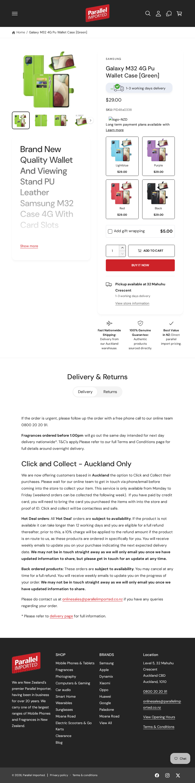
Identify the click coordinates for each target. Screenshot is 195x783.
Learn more (115, 130)
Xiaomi (104, 683)
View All (105, 723)
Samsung (113, 59)
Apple (104, 670)
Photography (66, 676)
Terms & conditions (85, 775)
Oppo (103, 690)
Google (105, 703)
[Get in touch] (169, 13)
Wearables (64, 703)
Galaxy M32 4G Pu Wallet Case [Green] (58, 32)
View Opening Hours (159, 717)
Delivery (85, 391)
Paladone (106, 709)
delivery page (61, 616)
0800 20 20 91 (155, 691)
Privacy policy (59, 775)
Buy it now (140, 265)
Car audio (63, 690)
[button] (15, 13)
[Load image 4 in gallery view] (81, 120)
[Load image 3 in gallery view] (61, 120)
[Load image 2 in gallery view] (41, 120)
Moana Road (66, 716)
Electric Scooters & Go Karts (74, 726)
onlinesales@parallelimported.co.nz (92, 599)
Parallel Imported (34, 775)
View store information (132, 303)
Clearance (63, 736)
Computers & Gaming (73, 683)
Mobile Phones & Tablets (75, 663)
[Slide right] (90, 120)
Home (20, 32)
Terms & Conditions (158, 727)
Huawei (105, 696)
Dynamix (106, 676)
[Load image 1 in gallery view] (21, 120)
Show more (29, 246)
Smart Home (66, 696)
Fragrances (64, 670)
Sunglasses (64, 709)
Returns (110, 391)
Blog (59, 742)
